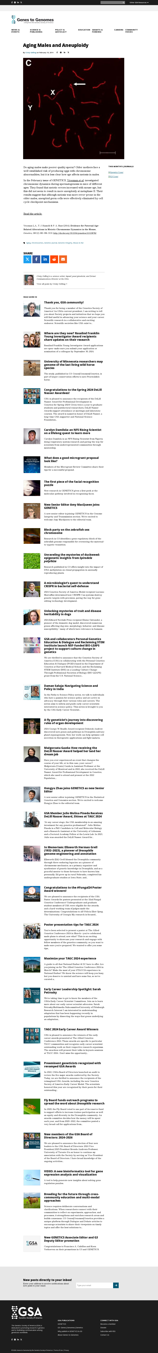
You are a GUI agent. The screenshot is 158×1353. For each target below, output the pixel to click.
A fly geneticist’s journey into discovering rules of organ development (73, 721)
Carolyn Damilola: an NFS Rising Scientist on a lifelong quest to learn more (72, 431)
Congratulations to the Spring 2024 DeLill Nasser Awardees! (73, 391)
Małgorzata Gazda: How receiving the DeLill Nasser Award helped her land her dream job (72, 751)
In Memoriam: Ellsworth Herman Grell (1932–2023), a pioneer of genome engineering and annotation (70, 850)
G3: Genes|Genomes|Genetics (70, 1327)
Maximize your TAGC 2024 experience (70, 958)
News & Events (15, 31)
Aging (28, 243)
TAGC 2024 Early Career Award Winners (71, 1029)
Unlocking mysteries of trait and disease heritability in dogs (72, 612)
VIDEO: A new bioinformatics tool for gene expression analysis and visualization (73, 1172)
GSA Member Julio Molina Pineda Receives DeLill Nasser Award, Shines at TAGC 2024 (73, 814)
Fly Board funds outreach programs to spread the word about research (74, 1101)
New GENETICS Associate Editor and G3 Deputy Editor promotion (71, 1239)
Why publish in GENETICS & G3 (70, 1331)
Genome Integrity (65, 243)
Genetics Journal (50, 243)
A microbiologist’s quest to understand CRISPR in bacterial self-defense (71, 584)
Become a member (108, 1324)
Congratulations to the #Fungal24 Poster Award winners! (73, 889)
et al (81, 180)
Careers (118, 30)
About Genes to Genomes (68, 1335)
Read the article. (32, 214)
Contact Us (104, 1335)
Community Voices (131, 31)
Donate (103, 1327)
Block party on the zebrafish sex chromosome (66, 531)
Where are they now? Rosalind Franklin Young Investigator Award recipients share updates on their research (71, 336)
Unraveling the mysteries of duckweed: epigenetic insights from (72, 558)
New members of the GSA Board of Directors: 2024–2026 (68, 1135)
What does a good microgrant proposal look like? (71, 459)
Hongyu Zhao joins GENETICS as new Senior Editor (74, 789)
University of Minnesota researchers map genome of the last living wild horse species (73, 365)
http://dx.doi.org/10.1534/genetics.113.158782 (74, 233)
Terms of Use (58, 1350)
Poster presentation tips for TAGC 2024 (71, 924)
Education (84, 30)
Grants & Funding (97, 31)
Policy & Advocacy (61, 31)
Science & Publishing (36, 31)
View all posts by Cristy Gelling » (52, 283)
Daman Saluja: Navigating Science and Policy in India (71, 687)
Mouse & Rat (78, 243)
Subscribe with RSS (107, 1331)
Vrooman (73, 180)
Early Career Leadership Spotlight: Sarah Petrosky (72, 990)
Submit (116, 1285)
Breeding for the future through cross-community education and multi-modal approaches (71, 1197)
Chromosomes (37, 243)
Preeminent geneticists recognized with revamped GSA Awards (72, 1064)
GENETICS (62, 1324)
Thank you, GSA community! (64, 302)
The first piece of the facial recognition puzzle (71, 483)
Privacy (66, 1350)
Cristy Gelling (30, 52)
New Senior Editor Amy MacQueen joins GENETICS (72, 506)
